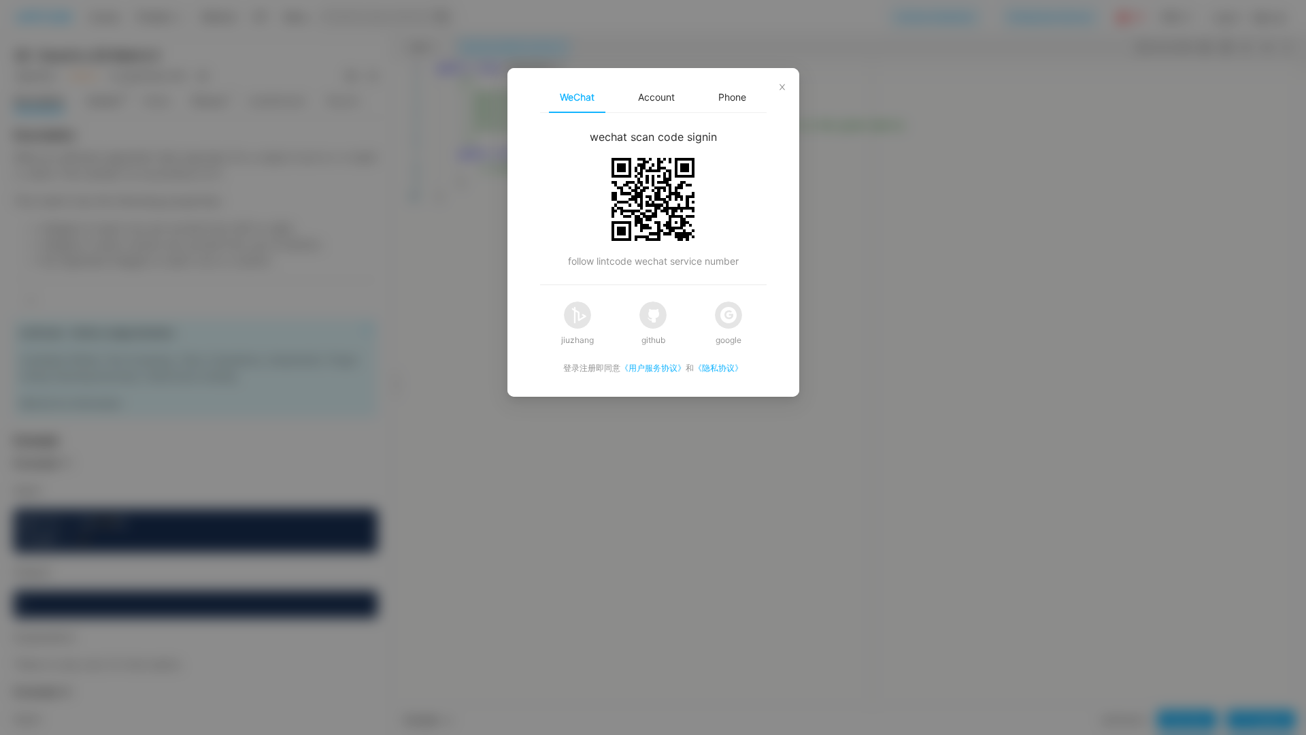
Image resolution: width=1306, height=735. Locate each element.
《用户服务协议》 (653, 368)
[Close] (782, 85)
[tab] (577, 97)
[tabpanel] (653, 198)
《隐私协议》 (718, 368)
